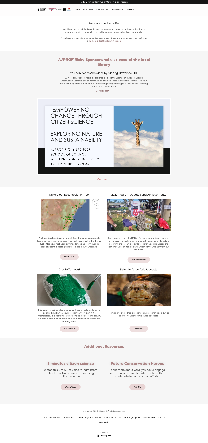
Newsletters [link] (117, 9)
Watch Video (70, 387)
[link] (54, 9)
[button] (130, 9)
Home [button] (44, 417)
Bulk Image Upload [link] (132, 417)
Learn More (69, 257)
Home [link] (77, 9)
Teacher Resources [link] (111, 417)
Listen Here (139, 328)
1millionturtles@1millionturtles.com (105, 41)
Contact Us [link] (104, 422)
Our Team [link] (88, 9)
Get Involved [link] (102, 9)
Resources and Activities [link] (154, 417)
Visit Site (137, 387)
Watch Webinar (139, 259)
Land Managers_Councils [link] (88, 417)
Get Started (69, 328)
